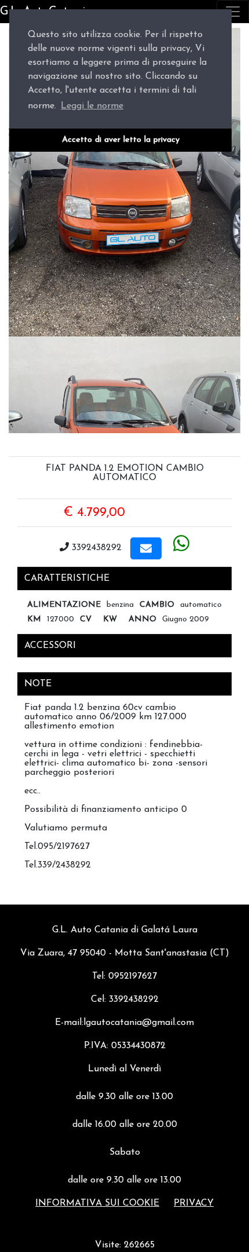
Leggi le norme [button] (92, 106)
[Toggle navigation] (233, 11)
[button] (146, 548)
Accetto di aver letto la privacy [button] (121, 140)
